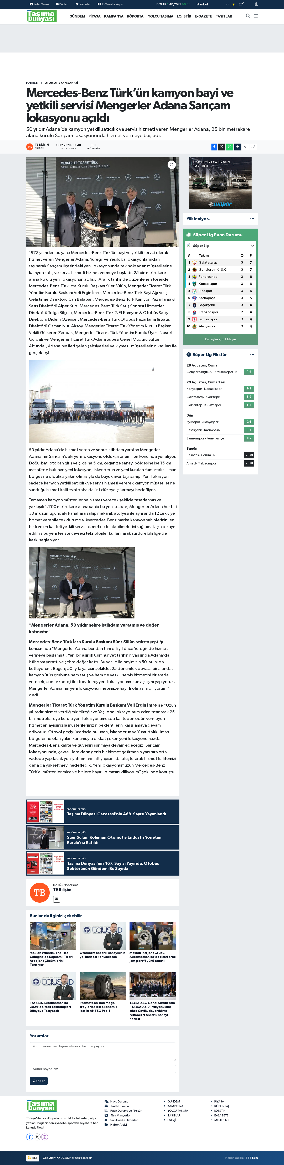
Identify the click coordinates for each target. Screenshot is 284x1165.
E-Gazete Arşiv (112, 4)
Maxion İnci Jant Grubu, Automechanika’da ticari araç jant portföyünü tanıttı (152, 956)
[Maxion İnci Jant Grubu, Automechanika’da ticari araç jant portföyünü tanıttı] (153, 936)
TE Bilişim (62, 890)
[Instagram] (44, 1137)
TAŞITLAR (224, 16)
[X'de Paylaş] (221, 147)
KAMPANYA (113, 16)
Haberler (32, 82)
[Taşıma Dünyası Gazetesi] (41, 16)
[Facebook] (29, 1137)
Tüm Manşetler (120, 1115)
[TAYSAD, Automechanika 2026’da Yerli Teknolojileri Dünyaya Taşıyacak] (53, 986)
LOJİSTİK (184, 16)
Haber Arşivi (118, 1124)
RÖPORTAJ (135, 16)
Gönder (39, 1081)
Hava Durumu (119, 1101)
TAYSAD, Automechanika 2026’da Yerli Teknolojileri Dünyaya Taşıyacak (50, 1006)
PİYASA (95, 16)
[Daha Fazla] (237, 147)
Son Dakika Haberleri (124, 1120)
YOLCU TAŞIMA (160, 16)
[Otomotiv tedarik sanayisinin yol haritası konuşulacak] (103, 936)
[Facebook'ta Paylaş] (214, 147)
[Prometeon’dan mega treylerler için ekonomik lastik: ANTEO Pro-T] (103, 986)
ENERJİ (172, 1120)
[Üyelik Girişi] (254, 4)
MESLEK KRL (222, 1120)
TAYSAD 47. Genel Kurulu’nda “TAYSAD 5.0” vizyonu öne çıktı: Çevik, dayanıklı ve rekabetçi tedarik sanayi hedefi (152, 1011)
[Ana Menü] (256, 16)
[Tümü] (252, 219)
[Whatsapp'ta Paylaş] (229, 147)
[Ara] (248, 16)
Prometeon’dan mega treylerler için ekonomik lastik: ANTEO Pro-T (98, 1006)
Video (64, 4)
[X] (37, 1137)
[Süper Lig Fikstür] (252, 355)
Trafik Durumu (119, 1106)
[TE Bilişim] (40, 892)
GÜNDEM (77, 16)
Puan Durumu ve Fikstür (126, 1110)
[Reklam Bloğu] (220, 183)
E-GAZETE (203, 16)
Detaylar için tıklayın (220, 339)
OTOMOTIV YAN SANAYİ (61, 82)
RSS (34, 1157)
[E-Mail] (56, 899)
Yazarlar (85, 4)
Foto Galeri (41, 4)
